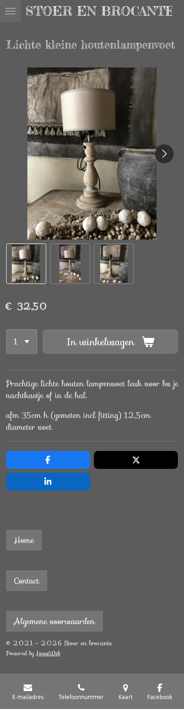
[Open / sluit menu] (10, 11)
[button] (26, 263)
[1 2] (22, 341)
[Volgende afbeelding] (164, 153)
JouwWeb (48, 653)
